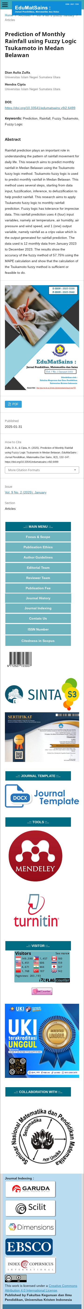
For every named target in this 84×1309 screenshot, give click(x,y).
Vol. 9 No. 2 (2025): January (55, 15)
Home (9, 15)
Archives (25, 15)
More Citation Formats (24, 470)
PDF (14, 404)
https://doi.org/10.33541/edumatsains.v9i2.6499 (40, 108)
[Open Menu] (5, 4)
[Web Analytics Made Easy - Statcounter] (42, 994)
